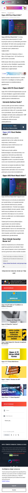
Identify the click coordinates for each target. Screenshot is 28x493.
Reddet (14, 490)
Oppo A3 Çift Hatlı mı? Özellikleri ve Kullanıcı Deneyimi (12, 305)
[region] (14, 480)
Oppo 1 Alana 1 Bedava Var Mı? (11, 379)
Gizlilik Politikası (6, 481)
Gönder (7, 435)
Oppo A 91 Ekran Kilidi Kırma (10, 361)
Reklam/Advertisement (19, 453)
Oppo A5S (7, 132)
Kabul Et (14, 485)
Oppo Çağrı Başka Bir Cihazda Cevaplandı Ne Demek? (14, 342)
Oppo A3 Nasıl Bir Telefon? (10, 324)
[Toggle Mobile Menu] (13, 2)
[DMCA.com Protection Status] (14, 455)
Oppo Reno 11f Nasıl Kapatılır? (11, 397)
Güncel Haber (5, 308)
